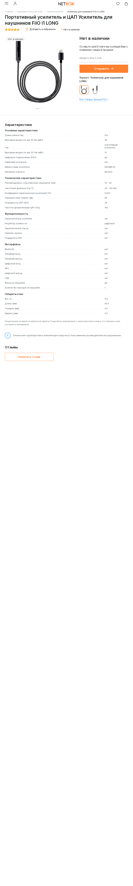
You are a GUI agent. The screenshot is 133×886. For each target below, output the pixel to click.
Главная (9, 11)
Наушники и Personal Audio (30, 11)
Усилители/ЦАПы (55, 11)
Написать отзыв (29, 356)
